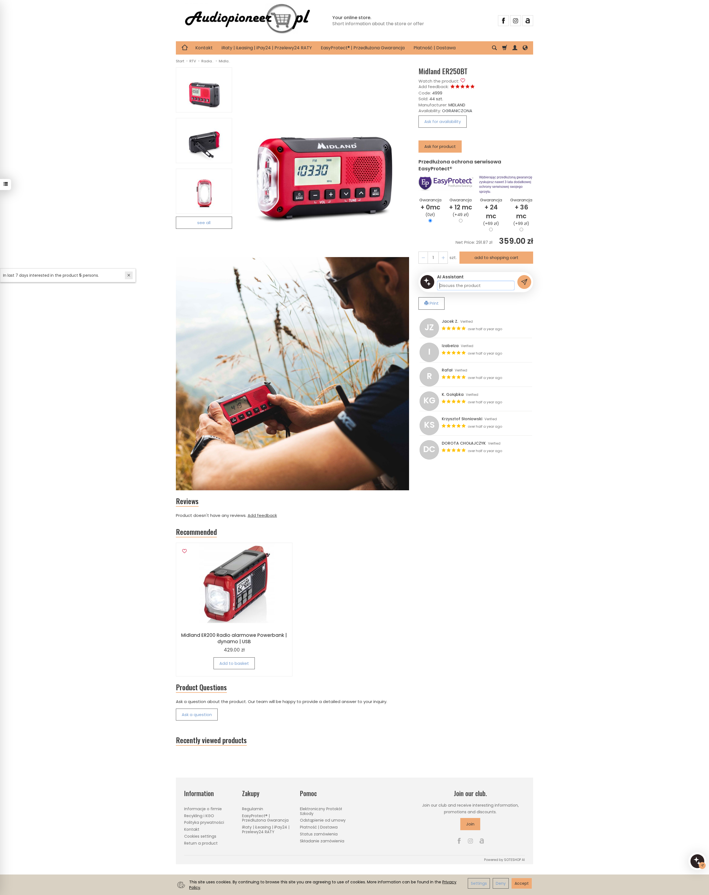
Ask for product (440, 146)
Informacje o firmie (203, 809)
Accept (522, 883)
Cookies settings (200, 836)
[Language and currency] (525, 48)
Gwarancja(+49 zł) (460, 207)
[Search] (494, 48)
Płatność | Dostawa (434, 48)
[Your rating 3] (462, 87)
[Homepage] (247, 19)
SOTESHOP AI (514, 859)
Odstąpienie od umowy (323, 820)
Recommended (196, 532)
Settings (479, 883)
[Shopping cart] (504, 48)
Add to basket (234, 663)
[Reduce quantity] (443, 257)
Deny (501, 883)
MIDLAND (456, 105)
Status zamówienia (319, 834)
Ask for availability (442, 121)
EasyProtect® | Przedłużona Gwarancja (363, 48)
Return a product (201, 843)
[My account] (515, 48)
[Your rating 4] (467, 87)
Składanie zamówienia (322, 841)
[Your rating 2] (457, 87)
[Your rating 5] (472, 87)
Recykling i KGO (199, 816)
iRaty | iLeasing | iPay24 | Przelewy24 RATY (267, 48)
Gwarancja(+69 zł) (491, 212)
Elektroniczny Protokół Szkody (321, 811)
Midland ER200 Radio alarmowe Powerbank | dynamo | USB (234, 638)
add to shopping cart (496, 257)
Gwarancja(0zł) (430, 207)
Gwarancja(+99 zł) (521, 212)
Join (470, 824)
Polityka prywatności (204, 822)
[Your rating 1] (452, 87)
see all (203, 222)
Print (433, 303)
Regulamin (252, 809)
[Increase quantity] (423, 257)
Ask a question (197, 714)
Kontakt (204, 48)
